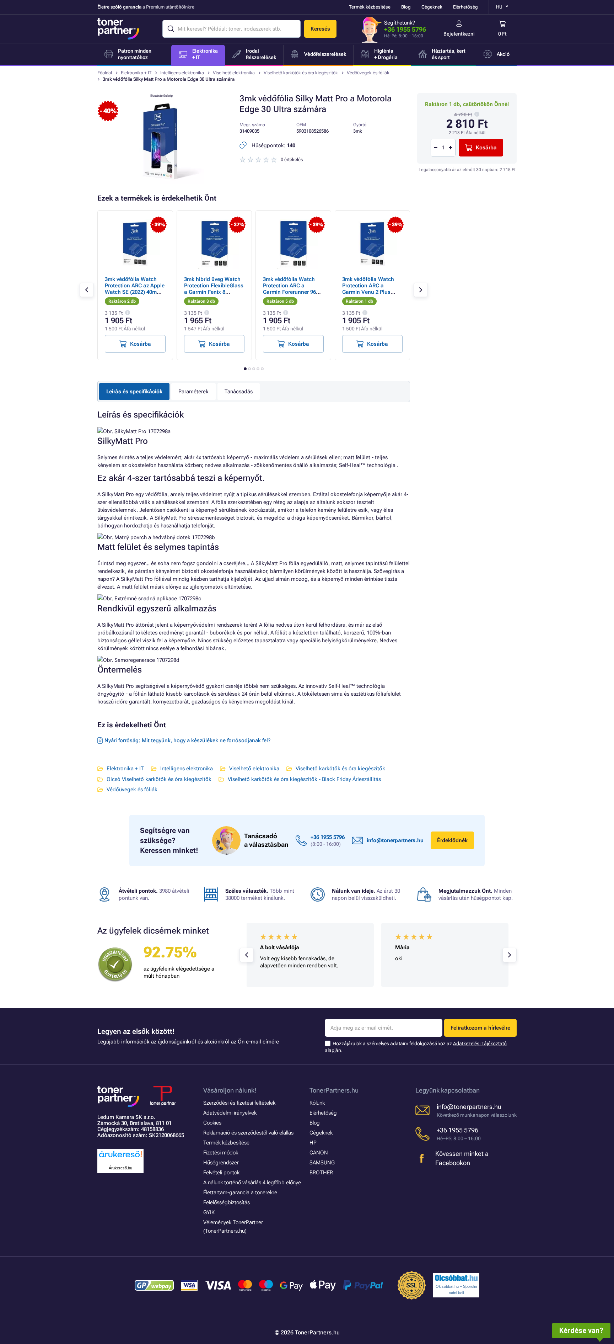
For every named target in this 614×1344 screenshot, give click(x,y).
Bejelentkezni (459, 34)
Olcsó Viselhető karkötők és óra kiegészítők (159, 779)
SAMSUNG (322, 1162)
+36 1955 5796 (405, 29)
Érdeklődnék (452, 840)
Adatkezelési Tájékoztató (480, 1043)
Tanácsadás (239, 391)
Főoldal (104, 72)
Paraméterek (193, 391)
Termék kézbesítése (370, 7)
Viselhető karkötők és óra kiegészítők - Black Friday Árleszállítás (304, 779)
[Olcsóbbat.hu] (456, 1278)
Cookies (212, 1123)
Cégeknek (431, 7)
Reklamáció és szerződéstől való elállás (248, 1133)
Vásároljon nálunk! (230, 1090)
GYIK (209, 1212)
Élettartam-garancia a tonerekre (240, 1192)
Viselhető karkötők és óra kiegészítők (301, 72)
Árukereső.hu (120, 1168)
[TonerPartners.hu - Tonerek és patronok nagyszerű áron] (118, 28)
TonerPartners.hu (334, 1090)
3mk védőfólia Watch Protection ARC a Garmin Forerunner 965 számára (291, 289)
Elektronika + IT (136, 72)
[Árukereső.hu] (120, 1158)
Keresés (320, 29)
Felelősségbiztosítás (226, 1202)
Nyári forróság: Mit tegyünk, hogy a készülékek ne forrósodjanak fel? (187, 740)
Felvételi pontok (221, 1172)
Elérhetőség (465, 7)
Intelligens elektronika (182, 72)
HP (313, 1143)
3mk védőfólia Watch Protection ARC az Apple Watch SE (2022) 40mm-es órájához (135, 289)
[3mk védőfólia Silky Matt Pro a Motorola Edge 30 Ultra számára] (161, 182)
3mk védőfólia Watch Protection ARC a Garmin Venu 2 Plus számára (368, 289)
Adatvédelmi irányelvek (230, 1113)
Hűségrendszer (221, 1162)
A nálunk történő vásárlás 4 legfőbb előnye (252, 1182)
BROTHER (321, 1172)
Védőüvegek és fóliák (368, 72)
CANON (318, 1152)
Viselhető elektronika (234, 72)
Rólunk (317, 1103)
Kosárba (486, 147)
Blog (406, 7)
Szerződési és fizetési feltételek (239, 1103)
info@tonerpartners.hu (395, 840)
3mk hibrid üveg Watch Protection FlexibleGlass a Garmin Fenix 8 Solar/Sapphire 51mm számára (213, 292)
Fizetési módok (220, 1152)
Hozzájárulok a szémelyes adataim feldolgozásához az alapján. (416, 1047)
